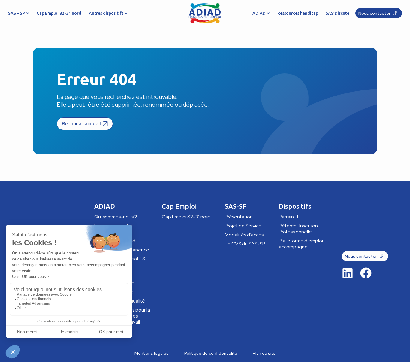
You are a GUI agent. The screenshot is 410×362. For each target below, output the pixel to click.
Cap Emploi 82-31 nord (59, 13)
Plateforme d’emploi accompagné (301, 244)
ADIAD (259, 13)
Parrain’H (288, 217)
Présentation (239, 217)
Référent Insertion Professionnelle (298, 229)
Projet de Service (243, 226)
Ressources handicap (297, 13)
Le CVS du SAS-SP (245, 244)
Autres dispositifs (106, 13)
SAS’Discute (337, 13)
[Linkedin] (347, 273)
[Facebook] (366, 273)
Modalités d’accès (244, 235)
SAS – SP (16, 13)
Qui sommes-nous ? (115, 217)
